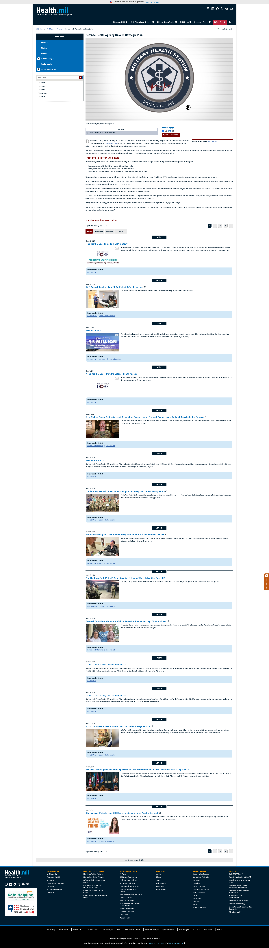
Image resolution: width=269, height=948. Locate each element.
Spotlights (43, 93)
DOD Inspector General (132, 930)
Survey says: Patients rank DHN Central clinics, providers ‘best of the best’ (122, 813)
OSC (218, 930)
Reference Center (201, 22)
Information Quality (151, 930)
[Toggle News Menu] (190, 22)
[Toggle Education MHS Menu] (153, 22)
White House (208, 930)
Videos (44, 53)
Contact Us (50, 892)
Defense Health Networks (107, 316)
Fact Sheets (196, 880)
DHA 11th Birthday (95, 460)
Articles (44, 42)
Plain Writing (183, 930)
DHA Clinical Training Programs (93, 874)
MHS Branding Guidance (54, 889)
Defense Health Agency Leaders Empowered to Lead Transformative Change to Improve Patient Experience (137, 769)
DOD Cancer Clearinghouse (128, 877)
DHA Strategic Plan (111, 143)
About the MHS (119, 22)
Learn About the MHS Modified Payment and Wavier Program (238, 886)
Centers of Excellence (126, 897)
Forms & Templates (199, 886)
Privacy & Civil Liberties (127, 909)
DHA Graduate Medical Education (93, 877)
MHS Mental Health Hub (127, 883)
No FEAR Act (77, 930)
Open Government (168, 930)
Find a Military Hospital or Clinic (239, 877)
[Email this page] (173, 131)
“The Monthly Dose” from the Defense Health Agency (111, 374)
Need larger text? (226, 29)
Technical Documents (199, 908)
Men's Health (124, 915)
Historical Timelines (115, 359)
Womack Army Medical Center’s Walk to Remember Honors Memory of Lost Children (126, 621)
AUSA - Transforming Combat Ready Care (106, 664)
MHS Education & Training (141, 22)
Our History (103, 359)
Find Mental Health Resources (238, 901)
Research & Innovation (127, 912)
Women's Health (125, 918)
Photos (44, 48)
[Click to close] (266, 575)
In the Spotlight (47, 59)
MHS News (184, 22)
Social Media (46, 64)
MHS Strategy (51, 880)
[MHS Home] (18, 878)
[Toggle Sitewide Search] (230, 22)
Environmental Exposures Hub (129, 886)
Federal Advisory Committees (56, 883)
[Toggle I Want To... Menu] (224, 22)
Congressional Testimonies (201, 877)
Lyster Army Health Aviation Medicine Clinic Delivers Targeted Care (118, 726)
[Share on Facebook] (163, 131)
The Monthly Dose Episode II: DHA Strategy (107, 244)
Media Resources (48, 69)
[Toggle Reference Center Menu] (210, 22)
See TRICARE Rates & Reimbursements (236, 897)
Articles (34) (99, 231)
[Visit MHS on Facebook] (217, 9)
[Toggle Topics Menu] (176, 22)
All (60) (89, 231)
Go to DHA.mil (212, 141)
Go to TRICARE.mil (235, 874)
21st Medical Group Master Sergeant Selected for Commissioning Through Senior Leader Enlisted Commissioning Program (145, 417)
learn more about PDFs (175, 943)
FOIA (118, 930)
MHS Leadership (52, 874)
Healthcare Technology (127, 901)
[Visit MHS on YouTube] (226, 9)
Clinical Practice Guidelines (201, 874)
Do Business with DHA (236, 904)
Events (42, 86)
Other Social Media (171, 135)
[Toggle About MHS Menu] (126, 22)
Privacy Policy (63, 930)
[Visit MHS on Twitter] (222, 9)
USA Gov (195, 930)
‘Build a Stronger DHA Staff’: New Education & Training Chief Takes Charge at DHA (125, 578)
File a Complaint (234, 912)
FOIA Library (196, 883)
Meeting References (199, 892)
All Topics (123, 874)
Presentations (197, 898)
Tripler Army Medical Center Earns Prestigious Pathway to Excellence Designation (125, 491)
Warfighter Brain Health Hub (128, 880)
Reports (195, 904)
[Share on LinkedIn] (169, 131)
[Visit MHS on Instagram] (208, 9)
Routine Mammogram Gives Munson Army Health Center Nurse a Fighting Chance (125, 534)
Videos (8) (109, 231)
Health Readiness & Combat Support (131, 894)
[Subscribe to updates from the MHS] (231, 9)
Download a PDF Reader (156, 943)
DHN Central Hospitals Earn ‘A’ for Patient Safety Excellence (115, 287)
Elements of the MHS (53, 877)
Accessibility (107, 930)
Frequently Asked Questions (201, 889)
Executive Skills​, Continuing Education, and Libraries (92, 886)
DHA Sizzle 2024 (93, 330)
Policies (195, 895)
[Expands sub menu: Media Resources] (38, 69)
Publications (196, 901)
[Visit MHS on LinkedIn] (213, 9)
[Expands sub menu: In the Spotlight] (38, 58)
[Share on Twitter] (166, 131)
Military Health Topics (165, 22)
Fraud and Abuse (92, 930)
